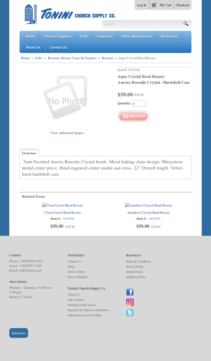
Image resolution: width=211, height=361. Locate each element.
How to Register (78, 277)
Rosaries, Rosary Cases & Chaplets (72, 58)
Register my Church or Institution (88, 310)
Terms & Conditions (138, 261)
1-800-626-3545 (31, 261)
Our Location (76, 299)
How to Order (76, 271)
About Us (74, 294)
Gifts (38, 58)
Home (25, 58)
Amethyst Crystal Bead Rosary (148, 212)
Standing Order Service (82, 305)
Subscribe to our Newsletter (85, 315)
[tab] (29, 153)
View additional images (67, 132)
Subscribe (18, 333)
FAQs (71, 266)
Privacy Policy (135, 266)
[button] (161, 4)
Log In (141, 5)
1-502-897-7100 (30, 265)
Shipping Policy (136, 277)
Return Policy (134, 271)
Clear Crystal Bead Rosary (62, 212)
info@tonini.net (30, 270)
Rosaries (108, 58)
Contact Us (74, 261)
